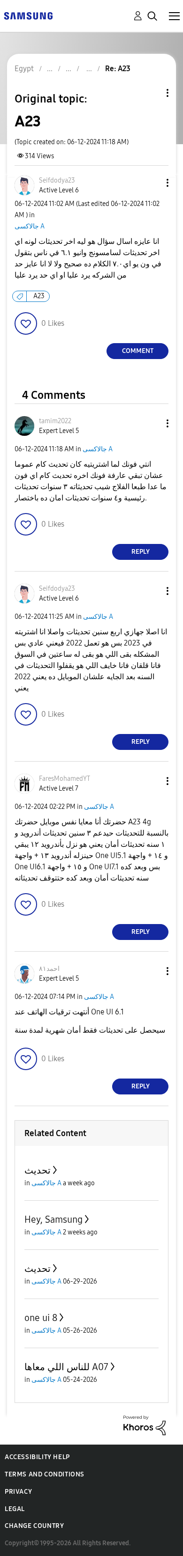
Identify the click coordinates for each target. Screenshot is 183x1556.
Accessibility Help (37, 1457)
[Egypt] (28, 15)
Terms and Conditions (44, 1474)
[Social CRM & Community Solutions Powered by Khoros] (144, 1424)
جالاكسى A (30, 226)
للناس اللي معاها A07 (66, 1367)
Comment (137, 351)
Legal (15, 1509)
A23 (39, 296)
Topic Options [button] (151, 93)
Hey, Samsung (53, 1219)
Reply (140, 552)
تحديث (37, 1170)
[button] (152, 183)
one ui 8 (40, 1317)
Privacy (18, 1492)
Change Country (34, 1526)
